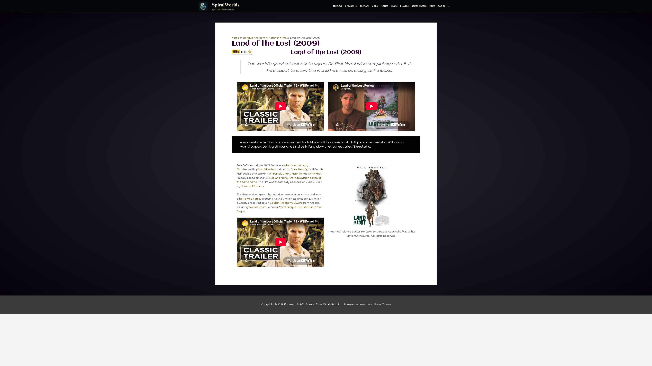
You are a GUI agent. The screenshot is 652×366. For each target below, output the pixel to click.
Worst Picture (257, 207)
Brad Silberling (266, 169)
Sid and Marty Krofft (283, 177)
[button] (449, 6)
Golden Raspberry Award (286, 202)
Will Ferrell (275, 173)
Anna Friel (314, 173)
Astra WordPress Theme (375, 304)
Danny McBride (292, 173)
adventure (290, 165)
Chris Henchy (299, 169)
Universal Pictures (252, 186)
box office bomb (249, 198)
